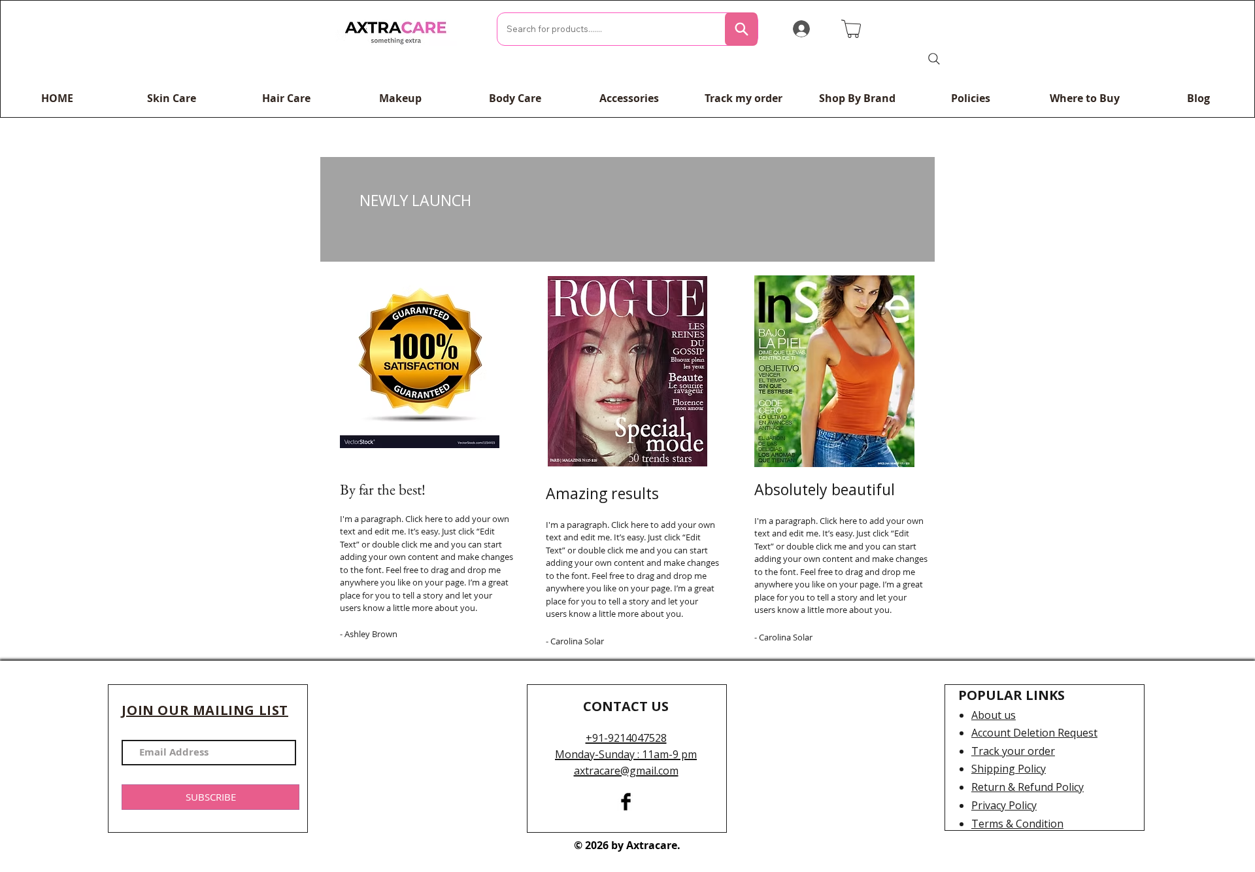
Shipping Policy (1008, 768)
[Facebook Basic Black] (626, 802)
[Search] (741, 29)
